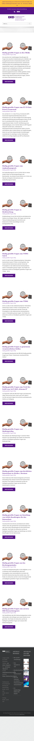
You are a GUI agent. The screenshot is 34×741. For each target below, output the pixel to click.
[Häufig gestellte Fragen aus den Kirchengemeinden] (17, 548)
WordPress (22, 714)
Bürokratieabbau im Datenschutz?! (17, 672)
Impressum (14, 9)
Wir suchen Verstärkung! (17, 658)
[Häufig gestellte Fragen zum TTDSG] (17, 286)
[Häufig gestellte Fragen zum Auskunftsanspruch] (17, 151)
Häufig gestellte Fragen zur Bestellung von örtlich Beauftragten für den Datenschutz (16, 517)
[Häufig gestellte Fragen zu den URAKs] (17, 37)
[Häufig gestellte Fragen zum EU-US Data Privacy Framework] (17, 92)
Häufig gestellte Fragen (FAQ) (9, 54)
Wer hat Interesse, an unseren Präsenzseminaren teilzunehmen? (17, 680)
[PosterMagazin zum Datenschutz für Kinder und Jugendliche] (26, 679)
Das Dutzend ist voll (17, 664)
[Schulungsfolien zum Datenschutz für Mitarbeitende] (26, 673)
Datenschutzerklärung (22, 9)
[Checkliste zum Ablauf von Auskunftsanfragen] (26, 684)
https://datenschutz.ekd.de (9, 676)
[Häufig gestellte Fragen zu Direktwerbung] (17, 194)
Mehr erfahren (9, 81)
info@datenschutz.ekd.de (9, 672)
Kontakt (9, 9)
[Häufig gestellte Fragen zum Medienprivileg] (17, 414)
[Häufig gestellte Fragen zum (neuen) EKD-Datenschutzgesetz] (17, 593)
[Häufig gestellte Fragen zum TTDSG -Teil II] (17, 238)
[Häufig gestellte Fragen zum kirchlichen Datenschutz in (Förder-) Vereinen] (17, 456)
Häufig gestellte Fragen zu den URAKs (16, 53)
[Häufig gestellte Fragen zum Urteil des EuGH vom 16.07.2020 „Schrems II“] (17, 372)
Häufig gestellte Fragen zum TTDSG (15, 301)
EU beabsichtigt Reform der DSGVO (17, 690)
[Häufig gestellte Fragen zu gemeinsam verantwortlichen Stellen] (17, 331)
